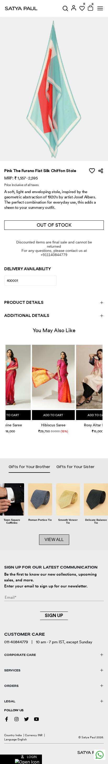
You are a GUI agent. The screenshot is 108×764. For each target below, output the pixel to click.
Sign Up (54, 615)
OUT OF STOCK (54, 225)
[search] (65, 8)
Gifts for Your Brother (29, 466)
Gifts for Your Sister (75, 466)
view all (54, 539)
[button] (6, 383)
